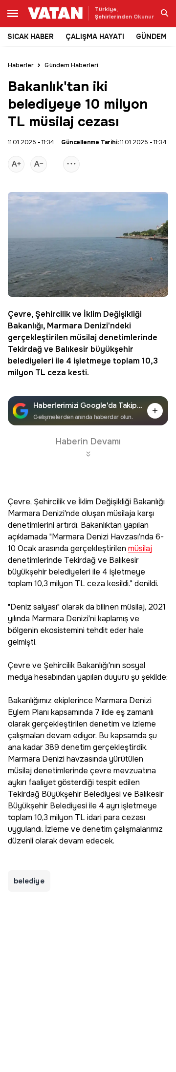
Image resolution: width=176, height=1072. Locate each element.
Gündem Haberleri (71, 65)
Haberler (21, 65)
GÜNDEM (151, 36)
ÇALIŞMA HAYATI (95, 36)
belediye (29, 881)
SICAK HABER (30, 36)
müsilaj (83, 337)
